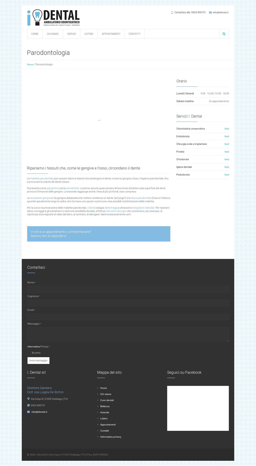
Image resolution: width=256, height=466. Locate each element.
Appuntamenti (108, 424)
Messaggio (34, 323)
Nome (32, 282)
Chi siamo (105, 394)
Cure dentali (107, 400)
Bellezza (105, 406)
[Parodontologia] (98, 120)
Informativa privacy (110, 436)
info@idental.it (220, 12)
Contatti (104, 430)
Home (30, 64)
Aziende (104, 412)
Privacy (39, 346)
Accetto (36, 352)
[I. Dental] (53, 17)
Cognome (34, 296)
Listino (103, 418)
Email (31, 310)
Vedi (226, 128)
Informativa (34, 346)
